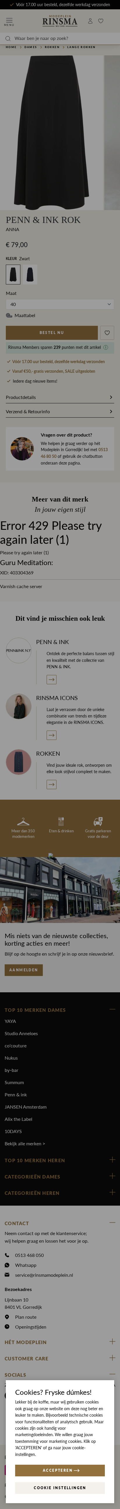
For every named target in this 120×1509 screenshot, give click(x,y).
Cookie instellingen (60, 1488)
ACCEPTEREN (58, 1470)
